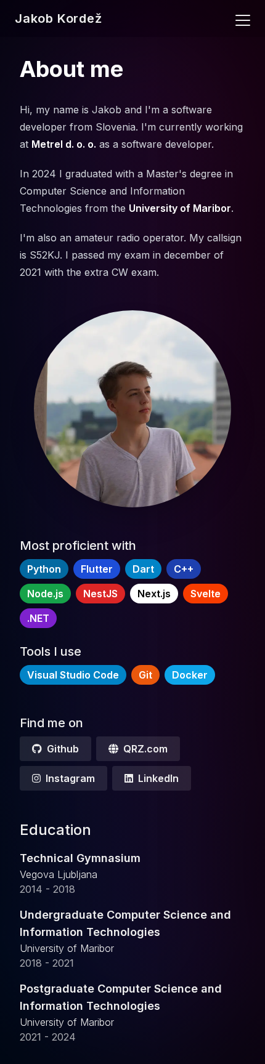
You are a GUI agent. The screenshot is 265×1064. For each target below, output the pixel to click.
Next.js (154, 593)
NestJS (100, 593)
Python (44, 569)
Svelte (205, 593)
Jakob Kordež (58, 18)
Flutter (97, 569)
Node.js (45, 593)
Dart (143, 569)
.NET (38, 618)
